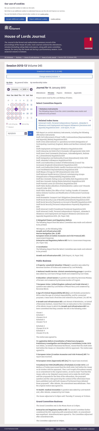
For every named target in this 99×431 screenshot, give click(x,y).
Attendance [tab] (40, 93)
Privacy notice (73, 429)
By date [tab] (9, 83)
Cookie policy (49, 429)
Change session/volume (48, 77)
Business (19, 57)
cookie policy (44, 14)
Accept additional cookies (15, 19)
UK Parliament (9, 57)
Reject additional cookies (38, 19)
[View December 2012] (8, 89)
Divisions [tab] (68, 93)
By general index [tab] (21, 83)
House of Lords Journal (49, 57)
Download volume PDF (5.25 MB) (49, 71)
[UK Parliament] (12, 27)
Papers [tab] (59, 93)
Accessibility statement (87, 429)
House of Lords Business (31, 57)
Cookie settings (55, 19)
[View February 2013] (31, 89)
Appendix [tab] (77, 93)
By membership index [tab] (38, 83)
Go (30, 133)
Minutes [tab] (51, 93)
